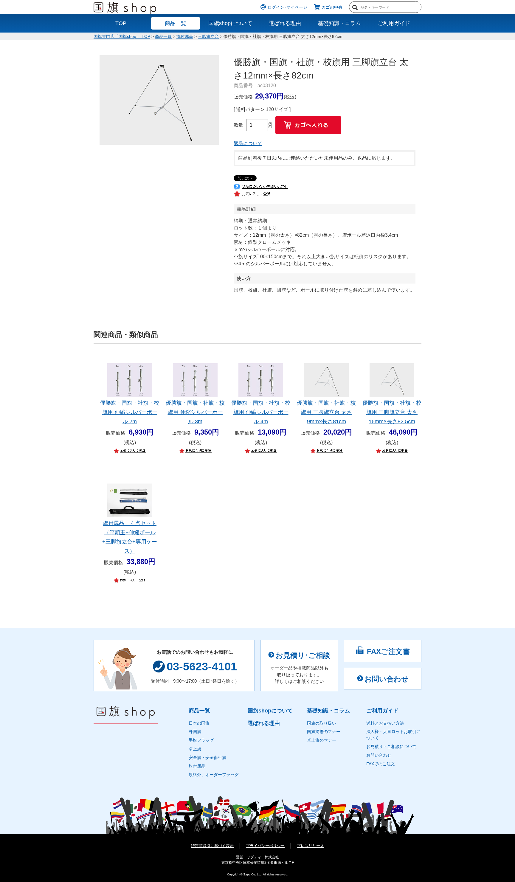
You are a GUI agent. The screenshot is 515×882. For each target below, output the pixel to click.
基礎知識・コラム (339, 23)
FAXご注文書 (388, 651)
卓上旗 (195, 748)
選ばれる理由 (285, 23)
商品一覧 (175, 23)
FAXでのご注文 (380, 763)
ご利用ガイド (394, 23)
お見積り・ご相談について (391, 746)
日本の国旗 (199, 723)
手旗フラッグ (201, 740)
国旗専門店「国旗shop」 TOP (122, 36)
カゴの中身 (332, 7)
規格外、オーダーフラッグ (214, 774)
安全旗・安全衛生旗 (207, 757)
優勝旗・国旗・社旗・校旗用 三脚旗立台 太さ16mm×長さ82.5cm (391, 412)
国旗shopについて (230, 23)
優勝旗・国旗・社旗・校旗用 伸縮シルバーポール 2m (129, 412)
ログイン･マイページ (287, 7)
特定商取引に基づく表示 (212, 845)
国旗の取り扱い (321, 723)
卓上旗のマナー (321, 740)
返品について (248, 143)
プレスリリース (310, 845)
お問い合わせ (386, 679)
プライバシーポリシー (265, 845)
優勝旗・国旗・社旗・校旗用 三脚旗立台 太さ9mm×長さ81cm (326, 412)
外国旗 (195, 731)
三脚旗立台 (208, 36)
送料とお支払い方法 (385, 723)
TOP (120, 23)
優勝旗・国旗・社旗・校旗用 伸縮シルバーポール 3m (195, 412)
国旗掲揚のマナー (323, 731)
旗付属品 (184, 36)
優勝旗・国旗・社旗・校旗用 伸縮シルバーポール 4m (260, 412)
